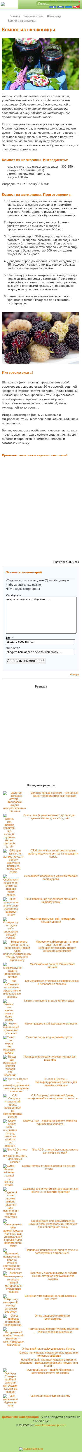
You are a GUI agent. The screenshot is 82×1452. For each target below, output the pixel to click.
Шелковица (54, 16)
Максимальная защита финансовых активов (52, 966)
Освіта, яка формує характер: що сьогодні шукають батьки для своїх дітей (49, 817)
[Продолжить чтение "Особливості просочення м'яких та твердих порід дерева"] (12, 895)
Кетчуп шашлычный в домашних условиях (51, 1023)
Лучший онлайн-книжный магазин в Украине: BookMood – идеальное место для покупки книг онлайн (48, 1362)
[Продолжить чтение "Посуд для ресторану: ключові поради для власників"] (11, 1075)
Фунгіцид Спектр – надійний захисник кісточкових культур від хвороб (50, 1371)
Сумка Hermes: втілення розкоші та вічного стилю (48, 1167)
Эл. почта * (13, 648)
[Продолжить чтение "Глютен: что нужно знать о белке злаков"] (10, 1019)
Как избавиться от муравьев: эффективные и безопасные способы (52, 982)
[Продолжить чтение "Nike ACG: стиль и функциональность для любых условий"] (16, 1161)
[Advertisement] (41, 515)
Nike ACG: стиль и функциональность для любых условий (55, 1151)
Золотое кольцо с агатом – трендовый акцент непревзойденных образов (54, 794)
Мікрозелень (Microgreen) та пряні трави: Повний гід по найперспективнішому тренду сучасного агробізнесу (57, 946)
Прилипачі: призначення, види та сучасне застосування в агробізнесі (52, 1252)
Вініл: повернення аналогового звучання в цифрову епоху (51, 900)
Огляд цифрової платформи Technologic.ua (52, 1317)
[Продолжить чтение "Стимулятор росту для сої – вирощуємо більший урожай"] (12, 937)
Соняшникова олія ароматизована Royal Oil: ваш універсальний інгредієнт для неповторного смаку (52, 1224)
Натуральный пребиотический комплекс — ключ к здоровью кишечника (53, 1330)
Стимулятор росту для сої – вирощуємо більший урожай (50, 920)
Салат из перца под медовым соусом (49, 1037)
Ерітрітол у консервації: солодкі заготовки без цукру (51, 1297)
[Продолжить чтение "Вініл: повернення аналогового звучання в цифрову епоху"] (12, 914)
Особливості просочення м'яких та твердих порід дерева (51, 878)
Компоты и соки (33, 16)
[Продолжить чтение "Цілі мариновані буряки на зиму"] (11, 1405)
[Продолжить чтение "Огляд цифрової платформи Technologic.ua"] (13, 1324)
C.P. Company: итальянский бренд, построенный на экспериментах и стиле (53, 1097)
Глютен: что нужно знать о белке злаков (49, 1000)
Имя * (9, 637)
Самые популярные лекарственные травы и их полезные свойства (48, 1354)
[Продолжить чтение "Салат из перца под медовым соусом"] (10, 1052)
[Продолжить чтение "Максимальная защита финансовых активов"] (13, 976)
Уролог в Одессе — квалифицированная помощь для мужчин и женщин (56, 1082)
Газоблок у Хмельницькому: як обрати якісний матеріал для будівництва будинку (53, 1276)
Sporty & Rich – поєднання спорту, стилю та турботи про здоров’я (50, 1122)
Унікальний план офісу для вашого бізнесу (48, 1348)
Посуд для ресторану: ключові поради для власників (50, 1058)
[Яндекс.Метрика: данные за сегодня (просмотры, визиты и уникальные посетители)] (31, 1449)
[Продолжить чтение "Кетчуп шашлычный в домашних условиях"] (12, 1033)
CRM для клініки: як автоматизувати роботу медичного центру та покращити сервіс (53, 853)
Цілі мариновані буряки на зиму (50, 1395)
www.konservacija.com (50, 1425)
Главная (15, 16)
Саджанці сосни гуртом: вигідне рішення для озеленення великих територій (51, 1190)
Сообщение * (14, 595)
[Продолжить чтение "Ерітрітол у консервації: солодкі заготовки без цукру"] (11, 1311)
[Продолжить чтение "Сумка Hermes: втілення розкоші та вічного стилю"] (10, 1184)
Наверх (74, 674)
